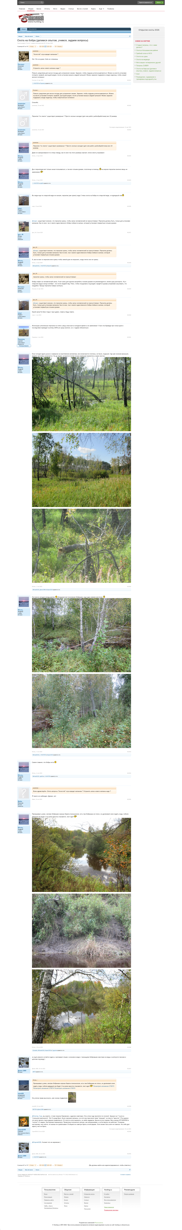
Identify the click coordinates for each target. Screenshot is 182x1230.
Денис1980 (43, 589)
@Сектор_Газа (37, 1116)
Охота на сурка (141, 56)
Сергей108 (22, 1129)
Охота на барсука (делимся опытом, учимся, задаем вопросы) (148, 70)
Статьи (71, 9)
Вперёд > (60, 46)
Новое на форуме (142, 41)
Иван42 (49, 265)
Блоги (39, 9)
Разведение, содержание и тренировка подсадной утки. (146, 78)
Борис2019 (50, 589)
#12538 (129, 1106)
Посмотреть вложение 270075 (64, 1088)
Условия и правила (125, 1174)
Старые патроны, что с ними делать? (146, 46)
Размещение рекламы (111, 1210)
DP (45, 43)
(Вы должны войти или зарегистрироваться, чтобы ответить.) (110, 1165)
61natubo (35, 1050)
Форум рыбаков (129, 1194)
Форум (30, 9)
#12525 (129, 180)
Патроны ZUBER (142, 65)
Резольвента (99, 1222)
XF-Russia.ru (26, 1176)
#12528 (129, 262)
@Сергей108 (36, 1142)
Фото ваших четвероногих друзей (148, 62)
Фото (55, 9)
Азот (138, 74)
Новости (86, 1197)
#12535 (129, 799)
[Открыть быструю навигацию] (129, 36)
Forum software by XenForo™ (32, 1174)
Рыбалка (110, 9)
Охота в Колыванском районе (147, 50)
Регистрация (48, 1197)
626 (43, 46)
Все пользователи (110, 1200)
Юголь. (20, 156)
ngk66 (41, 183)
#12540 (129, 1153)
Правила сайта (49, 1200)
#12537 (129, 1068)
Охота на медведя (143, 59)
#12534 (129, 773)
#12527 (129, 232)
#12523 (129, 129)
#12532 (129, 586)
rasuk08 (21, 1093)
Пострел (21, 64)
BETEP (34, 1109)
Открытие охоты (89, 1194)
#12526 (129, 206)
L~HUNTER (36, 83)
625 (40, 46)
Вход (45, 1194)
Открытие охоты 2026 (149, 30)
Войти (159, 2)
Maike (20, 801)
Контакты (107, 1197)
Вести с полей (82, 9)
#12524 (129, 155)
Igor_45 (20, 234)
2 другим (54, 1050)
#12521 (129, 80)
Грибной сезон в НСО (144, 53)
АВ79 (34, 1071)
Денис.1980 (22, 1070)
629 (51, 46)
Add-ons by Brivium (63, 1174)
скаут (20, 208)
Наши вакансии (109, 1207)
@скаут (34, 221)
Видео (63, 9)
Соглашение (48, 1203)
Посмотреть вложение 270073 (103, 1086)
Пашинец (42, 83)
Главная (22, 9)
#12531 (129, 337)
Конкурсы (107, 1203)
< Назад (31, 46)
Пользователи (32, 29)
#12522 (129, 105)
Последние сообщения (25, 31)
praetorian (21, 103)
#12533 (129, 751)
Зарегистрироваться (145, 2)
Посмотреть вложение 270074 (43, 1088)
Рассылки (87, 1209)
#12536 (129, 1047)
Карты (93, 9)
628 (48, 46)
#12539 (129, 1131)
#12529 (129, 288)
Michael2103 (36, 265)
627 (45, 46)
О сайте (106, 1194)
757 (56, 46)
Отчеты (47, 9)
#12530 (129, 315)
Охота (28, 43)
